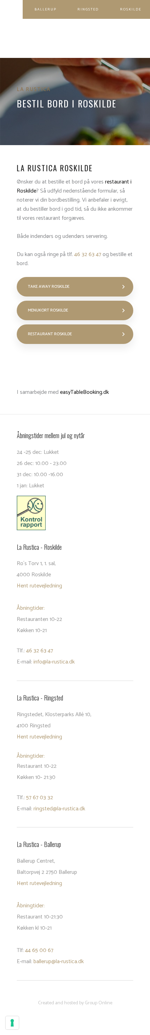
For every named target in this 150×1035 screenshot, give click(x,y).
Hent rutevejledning (39, 586)
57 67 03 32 (39, 797)
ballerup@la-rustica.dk (58, 961)
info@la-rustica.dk (54, 662)
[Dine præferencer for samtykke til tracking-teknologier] (12, 1022)
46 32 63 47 (87, 254)
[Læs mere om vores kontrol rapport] (75, 513)
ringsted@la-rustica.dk (59, 808)
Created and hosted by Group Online (75, 1003)
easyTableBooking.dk (84, 392)
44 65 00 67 (39, 950)
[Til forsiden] (75, 39)
